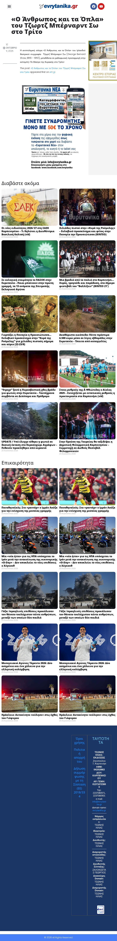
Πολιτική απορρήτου (79, 755)
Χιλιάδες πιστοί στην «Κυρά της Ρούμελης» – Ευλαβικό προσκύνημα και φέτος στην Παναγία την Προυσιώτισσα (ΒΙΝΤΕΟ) (87, 231)
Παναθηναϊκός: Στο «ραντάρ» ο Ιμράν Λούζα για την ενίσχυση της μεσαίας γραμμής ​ (29, 509)
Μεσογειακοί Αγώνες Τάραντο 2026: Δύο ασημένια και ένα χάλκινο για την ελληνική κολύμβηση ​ (27, 666)
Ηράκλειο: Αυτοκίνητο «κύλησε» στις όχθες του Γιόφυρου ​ (30, 716)
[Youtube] (101, 6)
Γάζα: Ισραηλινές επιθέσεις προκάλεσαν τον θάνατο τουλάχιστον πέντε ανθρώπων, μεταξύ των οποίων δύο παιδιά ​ (29, 614)
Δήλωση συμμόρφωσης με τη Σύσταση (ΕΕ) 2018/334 (79, 782)
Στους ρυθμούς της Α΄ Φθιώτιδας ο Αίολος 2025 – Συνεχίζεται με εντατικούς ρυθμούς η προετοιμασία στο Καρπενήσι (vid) (87, 393)
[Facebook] (93, 6)
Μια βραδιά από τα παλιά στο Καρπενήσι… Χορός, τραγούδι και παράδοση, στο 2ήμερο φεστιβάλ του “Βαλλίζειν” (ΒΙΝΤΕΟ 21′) (87, 283)
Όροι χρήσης (79, 741)
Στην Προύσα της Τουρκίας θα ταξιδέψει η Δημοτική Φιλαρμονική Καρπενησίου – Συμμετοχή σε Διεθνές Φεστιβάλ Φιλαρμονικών (85, 446)
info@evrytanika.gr (99, 803)
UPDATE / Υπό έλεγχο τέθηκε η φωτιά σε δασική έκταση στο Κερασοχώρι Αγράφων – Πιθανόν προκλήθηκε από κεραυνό (29, 445)
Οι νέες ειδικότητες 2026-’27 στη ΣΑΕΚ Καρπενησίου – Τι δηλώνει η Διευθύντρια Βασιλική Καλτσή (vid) (28, 231)
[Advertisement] (103, 129)
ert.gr (52, 72)
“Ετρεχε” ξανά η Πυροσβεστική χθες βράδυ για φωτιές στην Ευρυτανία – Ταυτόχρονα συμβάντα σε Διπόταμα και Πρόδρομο (29, 393)
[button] (9, 6)
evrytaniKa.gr (99, 810)
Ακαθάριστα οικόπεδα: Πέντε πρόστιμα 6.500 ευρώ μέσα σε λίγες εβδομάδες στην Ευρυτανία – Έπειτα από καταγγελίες (85, 338)
